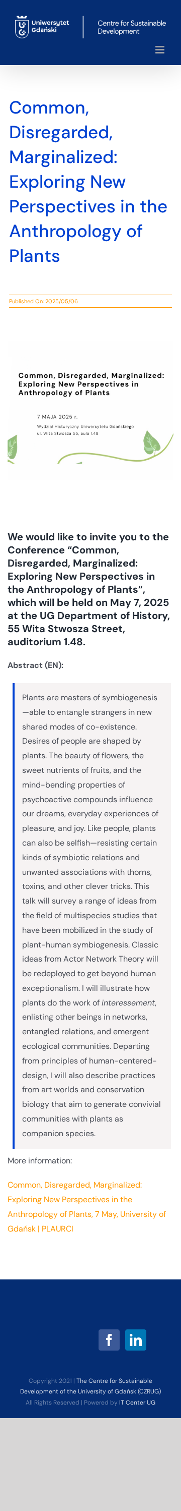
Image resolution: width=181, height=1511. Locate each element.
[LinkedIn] (135, 1340)
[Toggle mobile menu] (160, 49)
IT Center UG (137, 1402)
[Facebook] (109, 1340)
